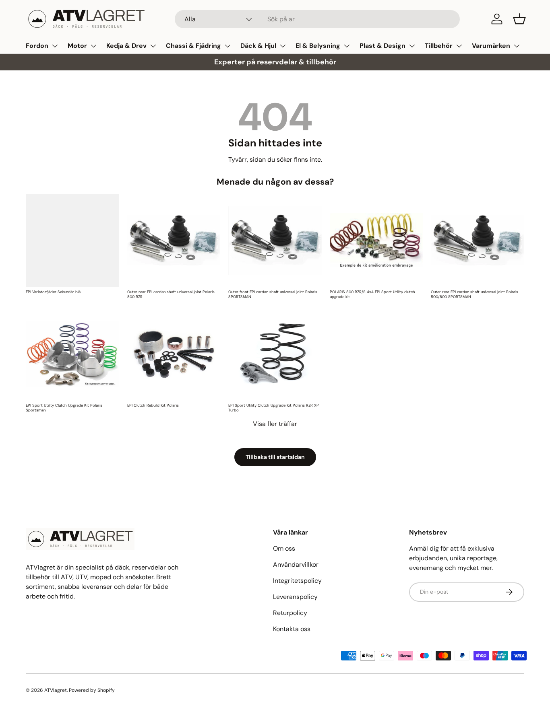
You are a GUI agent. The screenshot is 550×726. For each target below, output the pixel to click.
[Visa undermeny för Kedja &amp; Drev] (153, 46)
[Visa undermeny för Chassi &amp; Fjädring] (227, 46)
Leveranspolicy (295, 596)
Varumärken (491, 45)
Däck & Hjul (258, 45)
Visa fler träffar (275, 424)
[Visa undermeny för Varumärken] (516, 46)
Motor (77, 45)
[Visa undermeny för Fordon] (55, 46)
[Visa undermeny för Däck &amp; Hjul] (282, 46)
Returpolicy (290, 613)
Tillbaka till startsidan (275, 457)
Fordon (37, 45)
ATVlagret (55, 690)
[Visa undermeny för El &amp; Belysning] (347, 46)
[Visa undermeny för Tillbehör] (459, 46)
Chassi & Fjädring (193, 45)
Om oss (284, 548)
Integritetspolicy (297, 580)
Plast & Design (382, 45)
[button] (519, 19)
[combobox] (317, 19)
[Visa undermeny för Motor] (93, 46)
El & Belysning (318, 45)
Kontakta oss (291, 629)
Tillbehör (439, 45)
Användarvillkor (295, 564)
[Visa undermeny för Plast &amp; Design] (412, 46)
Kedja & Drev (126, 45)
